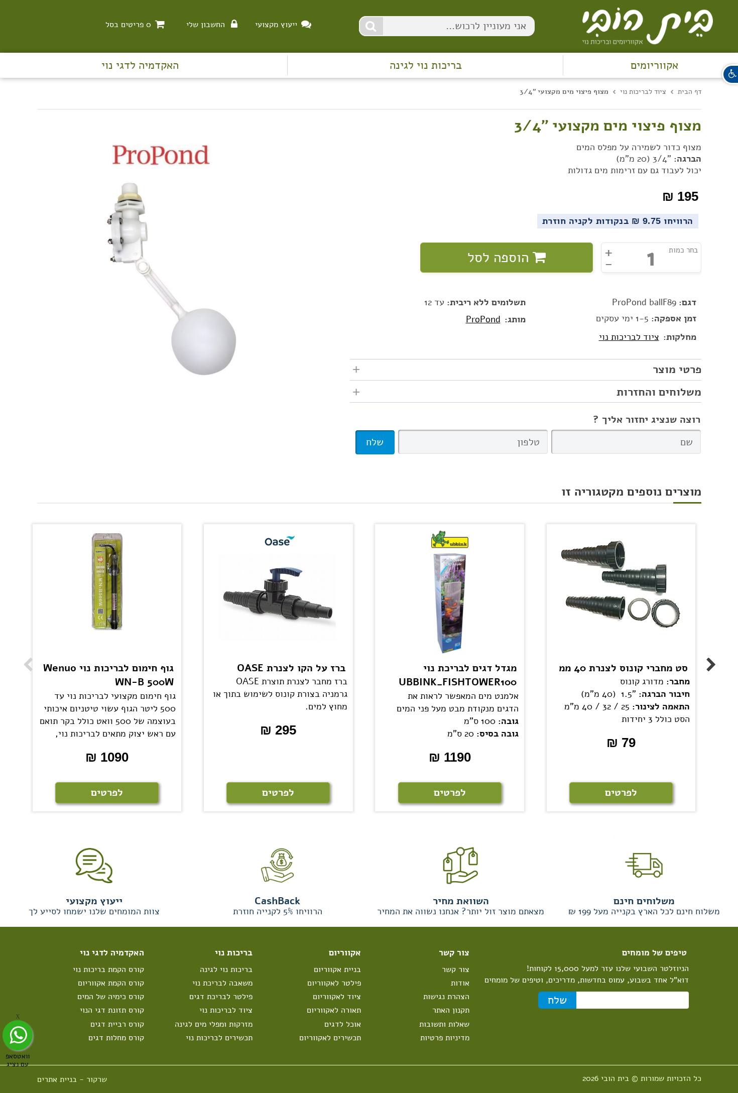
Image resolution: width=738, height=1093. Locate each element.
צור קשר (455, 969)
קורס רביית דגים (117, 1024)
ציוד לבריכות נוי (629, 337)
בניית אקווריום (337, 969)
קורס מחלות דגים (116, 1037)
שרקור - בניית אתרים (72, 1079)
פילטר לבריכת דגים (221, 996)
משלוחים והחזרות (659, 392)
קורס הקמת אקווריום (111, 983)
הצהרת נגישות (446, 996)
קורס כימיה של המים (110, 996)
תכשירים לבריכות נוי (219, 1037)
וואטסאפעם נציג (18, 1059)
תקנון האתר (450, 1010)
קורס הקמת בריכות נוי (108, 969)
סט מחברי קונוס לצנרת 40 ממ (623, 668)
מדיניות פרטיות (444, 1037)
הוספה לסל (500, 257)
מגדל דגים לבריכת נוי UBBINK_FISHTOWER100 (458, 675)
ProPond (483, 319)
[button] (730, 74)
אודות (460, 983)
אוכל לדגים (342, 1024)
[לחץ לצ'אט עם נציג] (18, 1035)
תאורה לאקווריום (334, 1010)
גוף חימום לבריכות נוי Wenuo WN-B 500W (108, 675)
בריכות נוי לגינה (426, 65)
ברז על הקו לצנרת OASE (291, 668)
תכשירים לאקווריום (330, 1037)
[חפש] (371, 26)
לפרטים (107, 792)
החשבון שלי (205, 24)
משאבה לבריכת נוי (222, 983)
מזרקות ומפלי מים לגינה (214, 1024)
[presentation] (23, 654)
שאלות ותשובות (444, 1024)
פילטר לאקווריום (334, 983)
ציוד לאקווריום (337, 996)
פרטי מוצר (677, 369)
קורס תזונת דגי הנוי (112, 1010)
